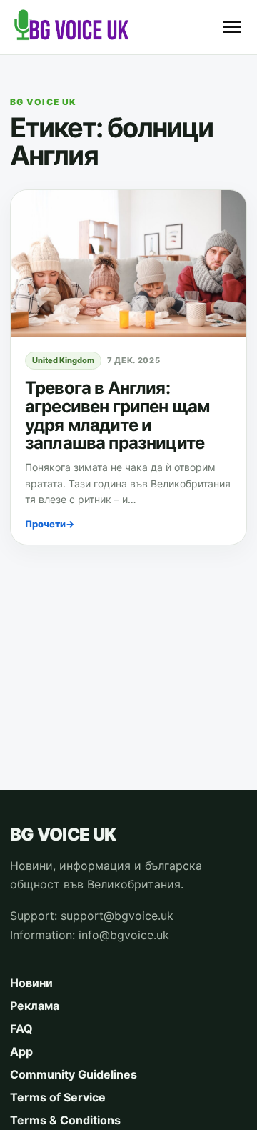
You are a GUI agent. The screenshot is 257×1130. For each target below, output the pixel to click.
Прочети (49, 524)
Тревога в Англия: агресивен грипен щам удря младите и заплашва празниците (117, 415)
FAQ (21, 1028)
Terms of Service (58, 1097)
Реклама (34, 1005)
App (21, 1051)
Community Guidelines (73, 1074)
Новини (31, 983)
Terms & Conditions (65, 1120)
